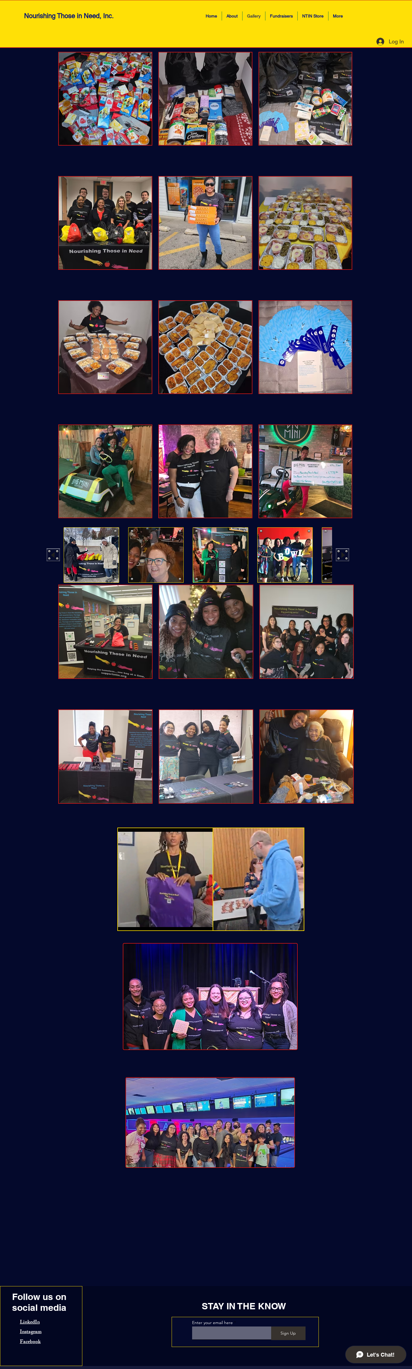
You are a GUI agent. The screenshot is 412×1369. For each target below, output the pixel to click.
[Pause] (126, 922)
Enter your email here (212, 1322)
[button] (91, 555)
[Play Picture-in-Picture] (195, 922)
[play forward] (342, 554)
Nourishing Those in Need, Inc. (69, 16)
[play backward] (53, 554)
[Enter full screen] (205, 922)
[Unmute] (136, 922)
